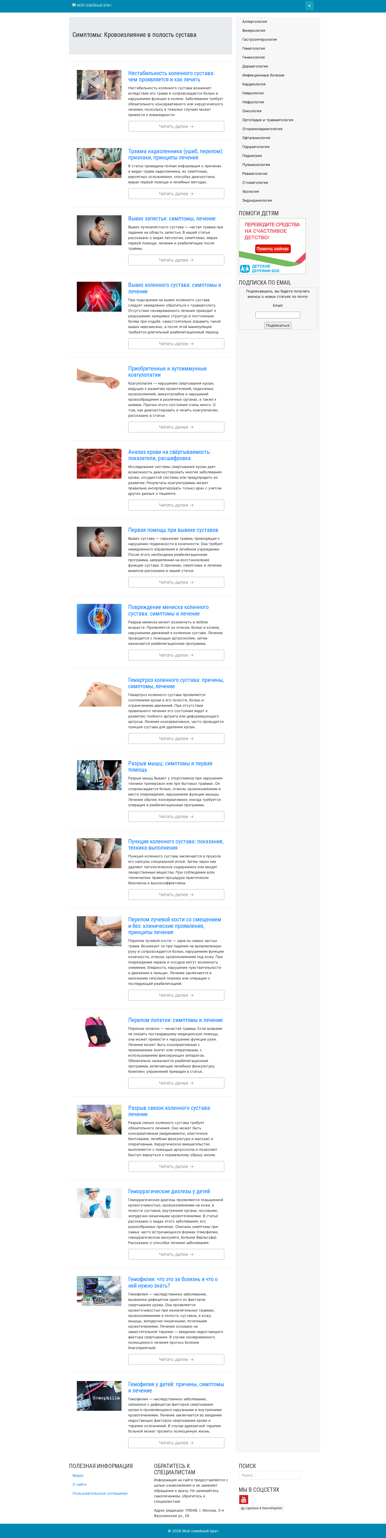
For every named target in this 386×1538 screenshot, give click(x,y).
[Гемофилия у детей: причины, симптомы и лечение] (99, 1395)
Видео (78, 1475)
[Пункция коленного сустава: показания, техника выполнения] (99, 852)
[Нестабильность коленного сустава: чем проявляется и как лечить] (99, 84)
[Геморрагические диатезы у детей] (99, 1202)
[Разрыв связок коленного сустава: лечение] (99, 1119)
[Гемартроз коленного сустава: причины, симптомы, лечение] (99, 691)
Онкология (251, 111)
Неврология (253, 93)
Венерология (253, 30)
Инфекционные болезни (263, 75)
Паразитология (255, 146)
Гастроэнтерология (259, 39)
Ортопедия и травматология (267, 120)
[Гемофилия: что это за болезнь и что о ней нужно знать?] (99, 1290)
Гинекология (253, 57)
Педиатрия (252, 155)
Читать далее (176, 126)
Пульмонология (256, 164)
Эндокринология (257, 200)
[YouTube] (244, 1499)
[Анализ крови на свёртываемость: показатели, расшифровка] (99, 463)
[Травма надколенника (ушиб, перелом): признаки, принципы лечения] (99, 162)
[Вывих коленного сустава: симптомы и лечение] (99, 296)
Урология (250, 191)
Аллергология (254, 21)
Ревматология (254, 173)
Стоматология (255, 182)
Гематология (253, 48)
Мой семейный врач (93, 5)
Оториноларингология (262, 129)
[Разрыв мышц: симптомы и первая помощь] (99, 774)
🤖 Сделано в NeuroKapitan (261, 1508)
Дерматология (255, 66)
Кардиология (254, 84)
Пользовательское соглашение (100, 1493)
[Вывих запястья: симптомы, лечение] (99, 230)
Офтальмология (256, 137)
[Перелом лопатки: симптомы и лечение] (99, 1031)
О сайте (79, 1484)
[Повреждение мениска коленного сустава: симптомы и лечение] (99, 618)
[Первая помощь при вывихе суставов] (99, 541)
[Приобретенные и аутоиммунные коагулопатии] (99, 380)
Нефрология (253, 102)
